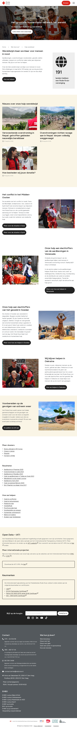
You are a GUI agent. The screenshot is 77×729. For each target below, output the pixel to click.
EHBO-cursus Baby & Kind (11, 695)
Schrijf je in (63, 613)
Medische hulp (9, 503)
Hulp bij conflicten (10, 499)
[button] (74, 3)
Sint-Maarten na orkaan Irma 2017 (15, 485)
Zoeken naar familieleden (12, 517)
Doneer (65, 3)
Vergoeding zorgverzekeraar (11, 711)
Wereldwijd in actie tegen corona (15, 478)
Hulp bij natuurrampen (11, 501)
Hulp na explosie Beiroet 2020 (14, 483)
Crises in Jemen (9, 451)
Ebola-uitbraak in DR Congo (13, 449)
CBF (7, 589)
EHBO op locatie (8, 704)
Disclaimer (56, 726)
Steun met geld (45, 643)
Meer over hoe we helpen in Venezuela (56, 290)
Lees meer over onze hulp (22, 32)
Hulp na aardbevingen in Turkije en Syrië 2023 (19, 476)
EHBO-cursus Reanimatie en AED (13, 700)
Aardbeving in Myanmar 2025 (13, 469)
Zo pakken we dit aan (11, 428)
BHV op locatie (7, 706)
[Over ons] (24, 721)
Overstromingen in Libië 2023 (14, 472)
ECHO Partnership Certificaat (16, 591)
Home (4, 47)
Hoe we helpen (9, 79)
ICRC (8, 556)
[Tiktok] (46, 618)
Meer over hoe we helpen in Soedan (16, 343)
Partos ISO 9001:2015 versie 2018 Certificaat (21, 593)
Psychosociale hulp (10, 508)
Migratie (6, 453)
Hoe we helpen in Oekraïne (55, 387)
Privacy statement (38, 726)
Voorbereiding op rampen (12, 510)
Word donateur (45, 639)
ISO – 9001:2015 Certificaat (15, 596)
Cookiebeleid (48, 726)
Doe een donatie (45, 648)
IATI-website (32, 543)
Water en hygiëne (10, 515)
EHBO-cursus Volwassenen (11, 697)
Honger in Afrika (9, 456)
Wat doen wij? (15, 47)
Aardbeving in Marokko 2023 (13, 474)
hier (24, 564)
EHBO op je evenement (10, 708)
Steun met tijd (45, 641)
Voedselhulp (8, 506)
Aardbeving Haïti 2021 (11, 481)
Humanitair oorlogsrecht (12, 512)
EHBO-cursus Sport (9, 702)
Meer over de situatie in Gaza (14, 226)
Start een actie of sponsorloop (50, 646)
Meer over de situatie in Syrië (14, 232)
